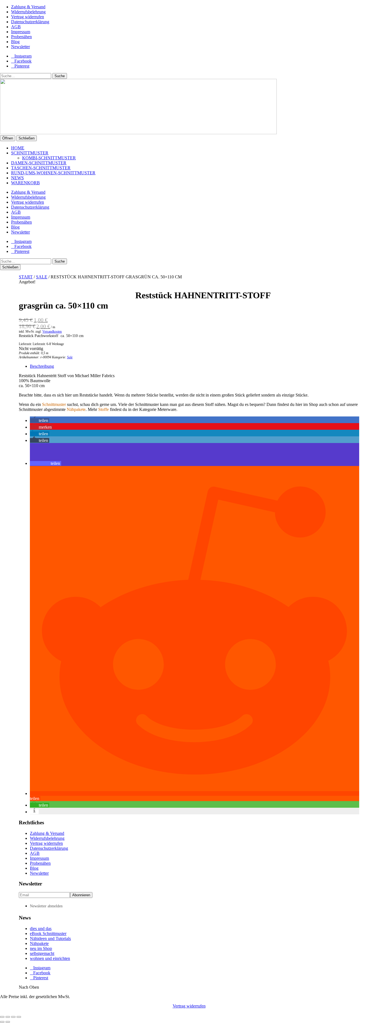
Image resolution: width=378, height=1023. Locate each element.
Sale (41, 276)
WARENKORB (25, 182)
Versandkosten (52, 331)
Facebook (23, 61)
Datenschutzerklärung (30, 21)
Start (26, 276)
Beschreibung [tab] (42, 366)
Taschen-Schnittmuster (41, 167)
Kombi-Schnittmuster (49, 158)
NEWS (17, 177)
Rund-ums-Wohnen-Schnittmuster (53, 172)
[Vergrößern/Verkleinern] (2, 1017)
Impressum (20, 31)
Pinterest (21, 66)
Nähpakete (76, 409)
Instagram (23, 56)
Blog (15, 41)
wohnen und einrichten (50, 958)
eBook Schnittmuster (48, 933)
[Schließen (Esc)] (19, 1017)
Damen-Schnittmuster (38, 162)
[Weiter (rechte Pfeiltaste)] (8, 1022)
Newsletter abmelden (46, 906)
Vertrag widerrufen (27, 16)
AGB (16, 26)
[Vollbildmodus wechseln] (8, 1017)
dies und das (40, 928)
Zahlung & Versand (28, 6)
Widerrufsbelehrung (28, 11)
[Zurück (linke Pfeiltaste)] (2, 1022)
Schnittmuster (29, 153)
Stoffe (103, 409)
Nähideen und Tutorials (50, 938)
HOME (17, 148)
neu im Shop (41, 948)
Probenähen (21, 36)
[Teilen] (13, 1017)
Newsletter (20, 46)
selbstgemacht (42, 953)
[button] (39, 420)
